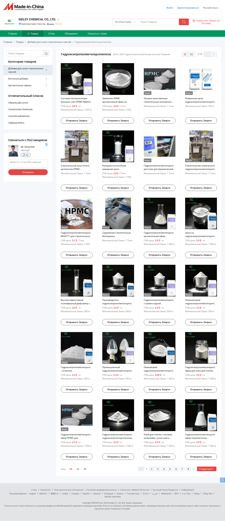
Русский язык (133, 493)
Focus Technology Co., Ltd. (109, 502)
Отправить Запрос (76, 120)
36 (78, 469)
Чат (27, 155)
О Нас (51, 33)
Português (108, 493)
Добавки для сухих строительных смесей (25, 70)
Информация (187, 489)
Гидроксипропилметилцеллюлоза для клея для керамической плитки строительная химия (162, 169)
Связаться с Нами (97, 33)
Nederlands (166, 493)
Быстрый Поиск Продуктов (165, 489)
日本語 (65, 493)
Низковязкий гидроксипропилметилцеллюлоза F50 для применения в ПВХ (162, 371)
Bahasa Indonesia (113, 496)
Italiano (120, 493)
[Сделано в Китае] (24, 6)
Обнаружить (71, 33)
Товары (34, 33)
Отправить (28, 172)
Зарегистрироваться (188, 7)
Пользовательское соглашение (68, 489)
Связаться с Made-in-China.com (134, 489)
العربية (155, 493)
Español (86, 493)
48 (85, 469)
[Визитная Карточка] (46, 144)
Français (75, 493)
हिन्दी (176, 493)
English (32, 493)
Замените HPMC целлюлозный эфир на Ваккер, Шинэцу (114, 102)
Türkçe (196, 493)
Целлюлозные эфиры (19, 85)
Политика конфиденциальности (102, 489)
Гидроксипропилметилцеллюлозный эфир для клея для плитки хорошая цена (205, 371)
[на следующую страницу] (213, 54)
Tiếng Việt (207, 493)
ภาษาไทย (186, 493)
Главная (12, 33)
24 (71, 469)
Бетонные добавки (18, 78)
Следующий (205, 468)
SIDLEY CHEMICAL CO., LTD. (37, 19)
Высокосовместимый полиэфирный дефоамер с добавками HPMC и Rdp (75, 303)
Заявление (45, 489)
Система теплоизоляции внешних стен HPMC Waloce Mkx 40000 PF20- (75, 102)
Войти (170, 7)
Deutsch (97, 493)
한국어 (146, 493)
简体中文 (43, 493)
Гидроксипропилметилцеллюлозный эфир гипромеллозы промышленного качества (205, 438)
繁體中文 (55, 493)
